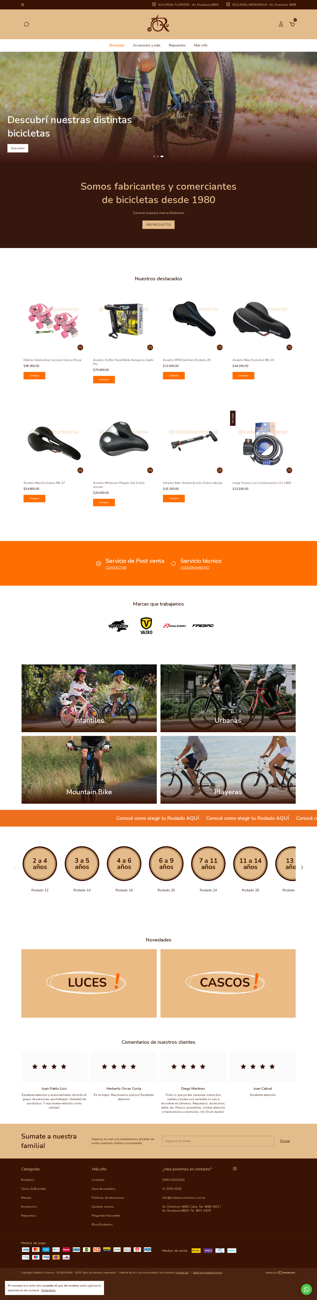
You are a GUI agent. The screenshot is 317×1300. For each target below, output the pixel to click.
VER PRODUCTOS (158, 225)
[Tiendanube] (280, 1273)
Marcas (26, 1198)
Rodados (27, 1180)
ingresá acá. (182, 1272)
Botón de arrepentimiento (207, 1272)
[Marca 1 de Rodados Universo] (118, 625)
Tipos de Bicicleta (33, 1189)
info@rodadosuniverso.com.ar (183, 1198)
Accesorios (29, 1207)
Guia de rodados (103, 1189)
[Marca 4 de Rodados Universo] (202, 625)
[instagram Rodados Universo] (22, 5)
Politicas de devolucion (108, 1198)
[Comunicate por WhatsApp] (306, 1289)
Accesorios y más (146, 45)
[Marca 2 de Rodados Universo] (146, 625)
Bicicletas (117, 45)
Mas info (201, 45)
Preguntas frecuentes (106, 1216)
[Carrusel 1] (89, 983)
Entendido (48, 1290)
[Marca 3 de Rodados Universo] (174, 625)
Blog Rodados (102, 1225)
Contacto (98, 1180)
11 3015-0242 (172, 1189)
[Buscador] (26, 25)
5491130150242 (173, 1180)
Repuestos (177, 45)
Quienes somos (103, 1207)
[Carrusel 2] (228, 983)
